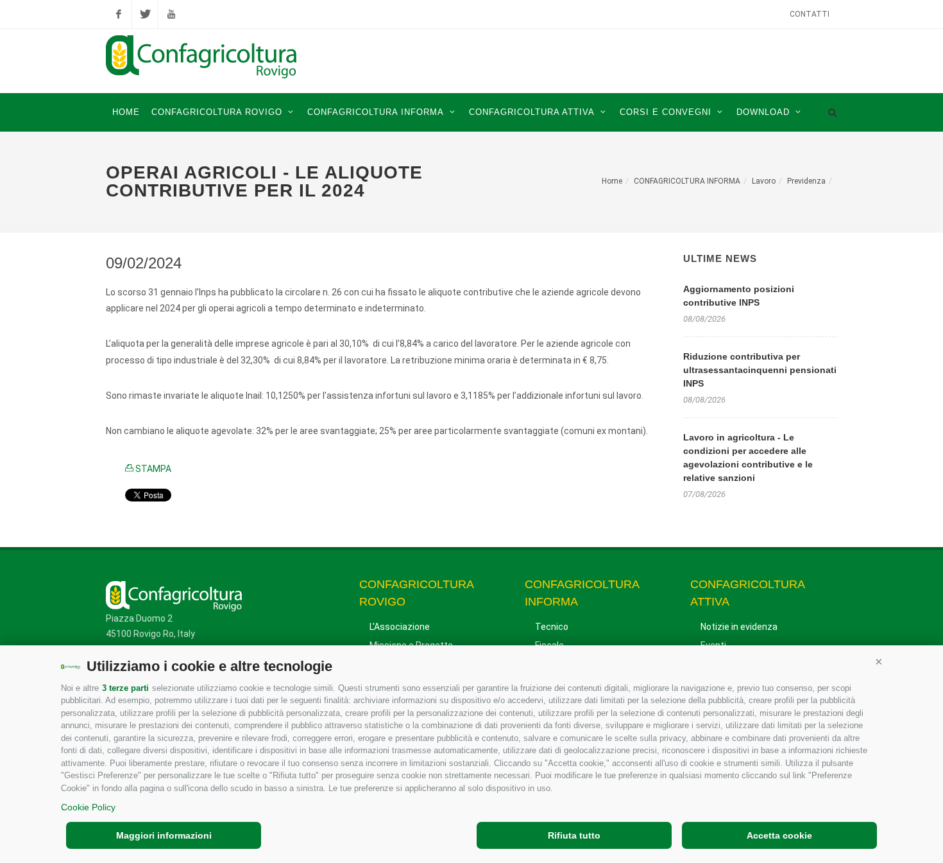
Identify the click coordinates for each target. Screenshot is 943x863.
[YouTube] (171, 14)
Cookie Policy (88, 807)
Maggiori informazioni (164, 835)
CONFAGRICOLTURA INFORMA (687, 181)
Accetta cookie (779, 835)
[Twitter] (145, 14)
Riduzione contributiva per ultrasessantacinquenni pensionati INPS (760, 369)
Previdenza (806, 181)
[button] (879, 661)
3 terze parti (125, 688)
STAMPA (152, 469)
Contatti (809, 14)
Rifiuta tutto (574, 835)
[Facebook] (119, 14)
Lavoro (764, 181)
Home (612, 181)
